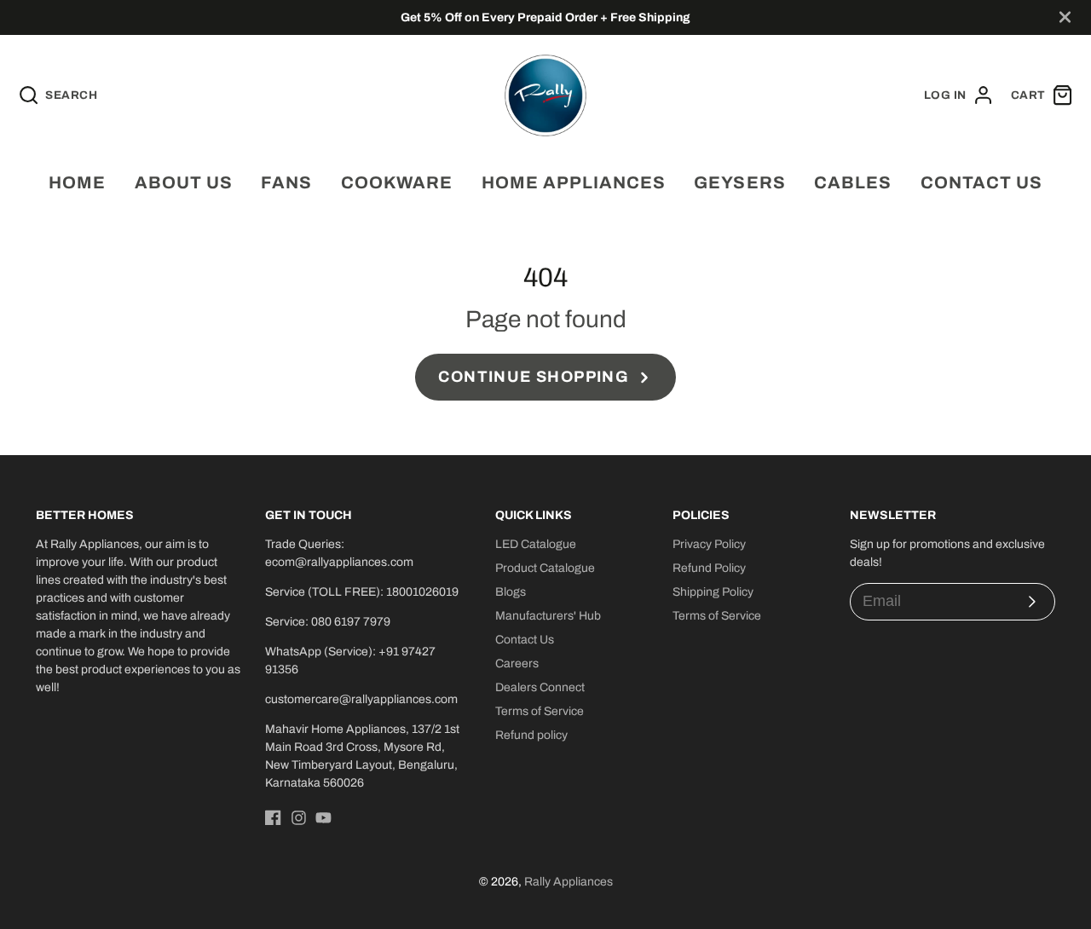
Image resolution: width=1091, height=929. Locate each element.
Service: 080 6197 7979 (327, 621)
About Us (184, 182)
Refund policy (531, 735)
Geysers (739, 182)
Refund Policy (709, 568)
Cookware (397, 182)
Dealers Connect (540, 687)
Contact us (981, 182)
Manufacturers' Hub (548, 615)
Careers (517, 663)
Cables (853, 182)
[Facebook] (273, 818)
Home (77, 182)
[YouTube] (323, 818)
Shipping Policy (712, 592)
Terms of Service (539, 711)
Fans (286, 182)
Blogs (510, 592)
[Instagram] (299, 818)
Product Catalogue (545, 568)
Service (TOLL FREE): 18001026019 (362, 592)
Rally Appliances (568, 881)
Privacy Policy (709, 544)
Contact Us (524, 639)
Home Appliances (574, 182)
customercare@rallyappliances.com (361, 699)
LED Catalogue (535, 544)
